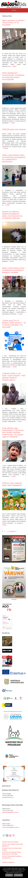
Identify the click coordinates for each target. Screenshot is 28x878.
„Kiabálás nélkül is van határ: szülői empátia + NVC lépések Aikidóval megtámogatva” (13, 376)
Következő (13, 531)
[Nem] (26, 872)
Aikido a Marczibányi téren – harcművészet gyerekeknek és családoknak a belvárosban (14, 158)
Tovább (14, 66)
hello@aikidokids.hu (8, 797)
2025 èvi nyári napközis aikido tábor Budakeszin (12, 484)
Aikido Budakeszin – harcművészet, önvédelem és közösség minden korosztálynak (13, 76)
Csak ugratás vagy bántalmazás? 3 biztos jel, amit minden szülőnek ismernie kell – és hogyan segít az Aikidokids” (13, 432)
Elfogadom (9, 875)
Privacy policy (18, 875)
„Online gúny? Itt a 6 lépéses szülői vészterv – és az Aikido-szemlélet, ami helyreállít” (14, 323)
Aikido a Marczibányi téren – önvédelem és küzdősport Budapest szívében (14, 270)
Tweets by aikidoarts (8, 862)
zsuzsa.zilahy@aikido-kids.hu (10, 827)
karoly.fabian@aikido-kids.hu (10, 812)
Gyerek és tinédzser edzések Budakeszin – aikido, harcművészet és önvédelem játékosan (12, 215)
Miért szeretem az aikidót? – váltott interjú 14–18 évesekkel (14, 22)
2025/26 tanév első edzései (14, 129)
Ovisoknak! (14, 599)
